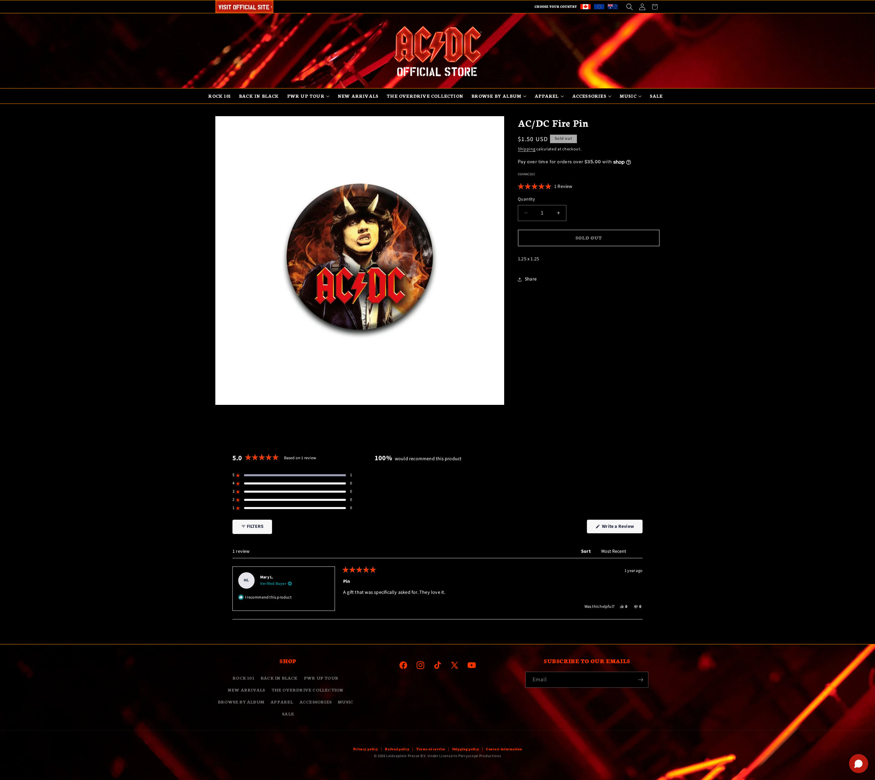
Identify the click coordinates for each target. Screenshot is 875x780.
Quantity (526, 199)
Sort (586, 551)
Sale (288, 713)
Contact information (504, 749)
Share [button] (531, 279)
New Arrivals (246, 690)
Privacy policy (365, 749)
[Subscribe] (640, 680)
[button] (629, 6)
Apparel (281, 701)
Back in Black (279, 678)
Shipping (527, 149)
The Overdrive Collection (307, 690)
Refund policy (397, 749)
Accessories (315, 701)
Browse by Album (241, 701)
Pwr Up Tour (321, 678)
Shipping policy (466, 749)
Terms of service (430, 749)
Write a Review (622, 528)
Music (345, 701)
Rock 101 (243, 678)
